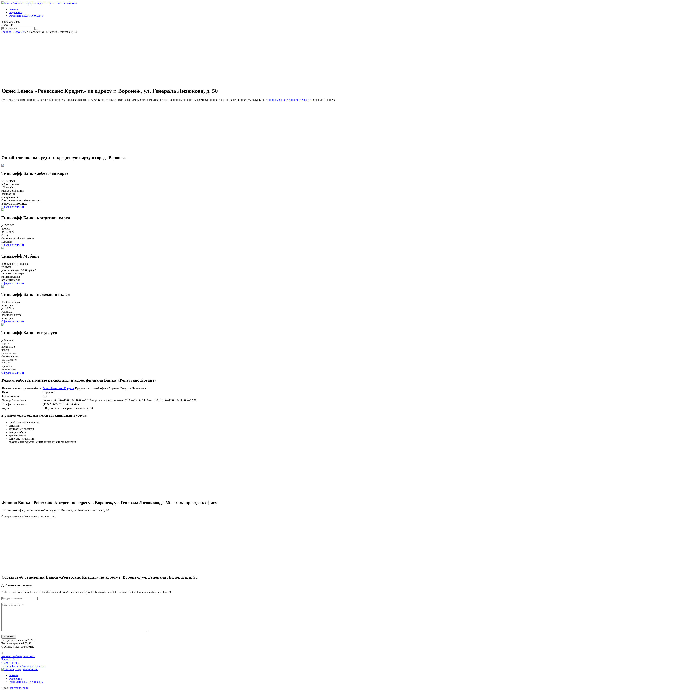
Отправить (8, 636)
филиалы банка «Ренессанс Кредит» (290, 99)
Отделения (15, 12)
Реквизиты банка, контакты (18, 656)
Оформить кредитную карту (26, 15)
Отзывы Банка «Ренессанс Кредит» (23, 665)
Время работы (10, 659)
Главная (13, 9)
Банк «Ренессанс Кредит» (58, 388)
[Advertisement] (109, 59)
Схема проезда (10, 662)
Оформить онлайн (12, 206)
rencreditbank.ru (19, 687)
